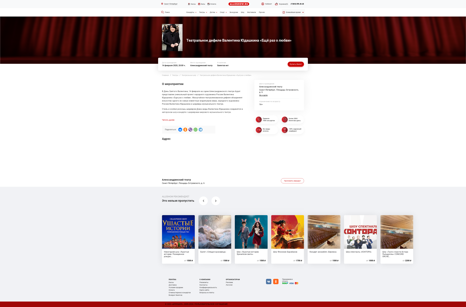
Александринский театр (201, 65)
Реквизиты (204, 282)
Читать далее (168, 120)
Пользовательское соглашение (211, 304)
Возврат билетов (175, 295)
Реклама (229, 282)
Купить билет (296, 64)
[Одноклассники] (185, 130)
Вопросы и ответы (207, 293)
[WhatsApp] (195, 130)
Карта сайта (204, 290)
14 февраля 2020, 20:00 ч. (173, 65)
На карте (263, 95)
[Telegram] (201, 130)
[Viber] (190, 130)
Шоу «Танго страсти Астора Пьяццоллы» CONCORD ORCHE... (395, 253)
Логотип (229, 285)
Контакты (204, 285)
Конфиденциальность (208, 287)
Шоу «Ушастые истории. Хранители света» (248, 253)
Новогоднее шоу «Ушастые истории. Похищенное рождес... (176, 253)
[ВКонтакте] (180, 130)
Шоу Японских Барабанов (285, 252)
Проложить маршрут (292, 181)
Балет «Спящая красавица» (213, 252)
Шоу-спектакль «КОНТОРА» (359, 252)
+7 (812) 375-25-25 (297, 4)
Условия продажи (176, 287)
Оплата (172, 290)
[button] (203, 200)
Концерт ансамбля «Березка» (323, 252)
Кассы (171, 282)
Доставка (173, 285)
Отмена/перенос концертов (180, 293)
